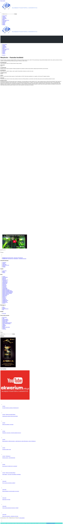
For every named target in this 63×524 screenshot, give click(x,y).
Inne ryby (3, 303)
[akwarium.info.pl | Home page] (20, 10)
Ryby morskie (4, 317)
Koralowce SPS (4, 321)
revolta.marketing (22, 517)
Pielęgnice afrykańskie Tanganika (7, 291)
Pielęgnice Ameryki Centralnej (7, 293)
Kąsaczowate (4, 285)
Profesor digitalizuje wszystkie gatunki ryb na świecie (10, 491)
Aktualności (4, 17)
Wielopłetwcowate (5, 300)
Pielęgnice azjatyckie (5, 294)
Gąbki (3, 318)
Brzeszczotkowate (5, 279)
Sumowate (4, 298)
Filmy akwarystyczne (5, 20)
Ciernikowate (4, 280)
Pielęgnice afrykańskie (5, 289)
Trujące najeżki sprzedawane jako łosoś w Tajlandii (10, 507)
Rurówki (3, 326)
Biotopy (3, 19)
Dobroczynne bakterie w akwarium (7, 424)
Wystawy (3, 22)
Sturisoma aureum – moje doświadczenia (8, 457)
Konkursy (3, 50)
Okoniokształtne (4, 288)
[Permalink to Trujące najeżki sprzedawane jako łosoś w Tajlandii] (4, 504)
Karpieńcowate (4, 283)
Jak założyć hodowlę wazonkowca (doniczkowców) (10, 407)
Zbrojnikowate (4, 301)
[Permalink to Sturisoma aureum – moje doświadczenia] (4, 454)
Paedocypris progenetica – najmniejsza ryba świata (10, 516)
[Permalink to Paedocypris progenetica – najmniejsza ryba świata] (4, 512)
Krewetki (3, 307)
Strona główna (4, 15)
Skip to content (2, 0)
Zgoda (47, 523)
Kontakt (3, 23)
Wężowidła (4, 328)
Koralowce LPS (4, 320)
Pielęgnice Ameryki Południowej (7, 292)
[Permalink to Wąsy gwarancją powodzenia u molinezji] (4, 479)
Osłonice (3, 324)
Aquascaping (4, 18)
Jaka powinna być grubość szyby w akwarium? (9, 466)
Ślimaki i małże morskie (6, 327)
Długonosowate (4, 282)
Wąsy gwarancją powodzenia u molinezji (8, 482)
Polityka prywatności (51, 523)
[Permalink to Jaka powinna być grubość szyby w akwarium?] (4, 462)
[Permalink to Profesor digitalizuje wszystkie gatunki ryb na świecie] (4, 487)
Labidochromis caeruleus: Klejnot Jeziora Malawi (10, 416)
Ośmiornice (4, 325)
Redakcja (3, 24)
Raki (3, 309)
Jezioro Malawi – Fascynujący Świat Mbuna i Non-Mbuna (11, 474)
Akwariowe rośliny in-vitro (6, 449)
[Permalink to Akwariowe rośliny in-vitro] (4, 446)
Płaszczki (3, 296)
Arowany (3, 276)
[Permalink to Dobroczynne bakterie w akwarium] (4, 421)
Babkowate (4, 278)
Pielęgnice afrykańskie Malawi (7, 290)
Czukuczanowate (5, 281)
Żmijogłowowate (5, 302)
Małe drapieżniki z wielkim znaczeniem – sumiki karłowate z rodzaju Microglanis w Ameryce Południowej (19, 441)
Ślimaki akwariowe (5, 308)
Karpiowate (4, 284)
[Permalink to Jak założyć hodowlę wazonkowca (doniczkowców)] (4, 404)
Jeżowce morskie (5, 319)
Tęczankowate (4, 299)
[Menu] (0, 12)
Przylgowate (4, 297)
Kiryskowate (4, 286)
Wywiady (3, 266)
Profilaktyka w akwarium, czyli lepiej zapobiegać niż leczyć (11, 432)
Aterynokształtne (5, 277)
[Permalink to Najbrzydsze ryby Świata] (4, 496)
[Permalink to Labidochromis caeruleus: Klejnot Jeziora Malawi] (4, 412)
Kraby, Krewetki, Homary (6, 323)
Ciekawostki (4, 21)
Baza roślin (4, 313)
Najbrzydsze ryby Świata (6, 499)
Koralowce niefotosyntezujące (7, 322)
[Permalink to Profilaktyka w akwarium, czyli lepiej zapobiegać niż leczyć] (4, 429)
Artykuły (3, 16)
